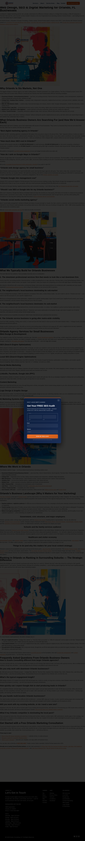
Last (43, 419)
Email (28, 423)
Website (29, 429)
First (29, 419)
